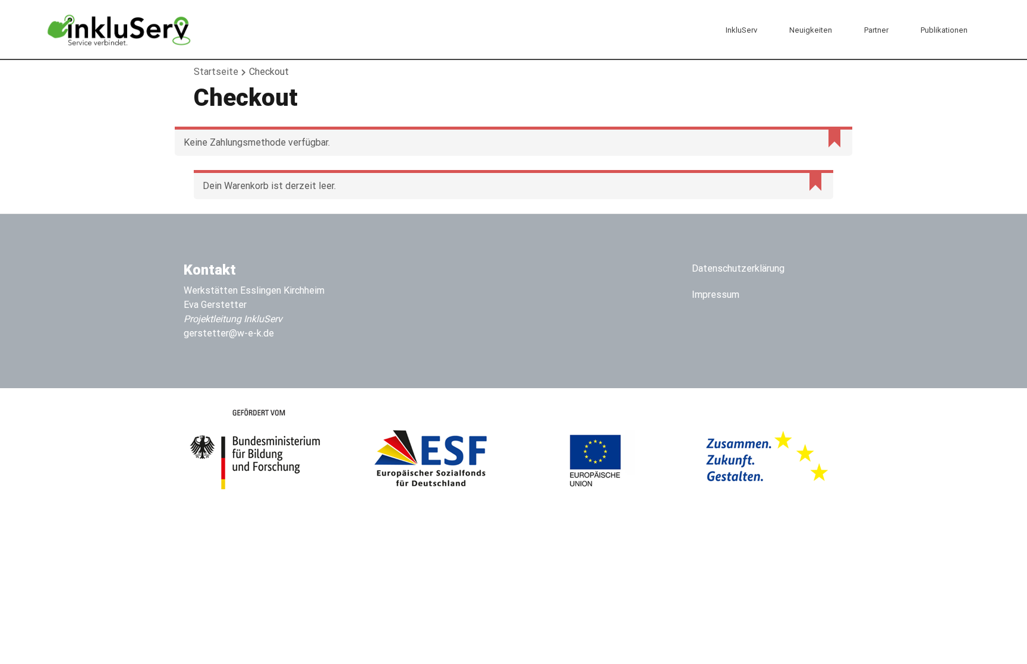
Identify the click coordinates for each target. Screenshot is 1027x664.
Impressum (715, 294)
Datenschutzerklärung (738, 268)
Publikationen (944, 30)
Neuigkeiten (810, 30)
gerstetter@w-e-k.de (229, 333)
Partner (876, 30)
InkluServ (741, 30)
